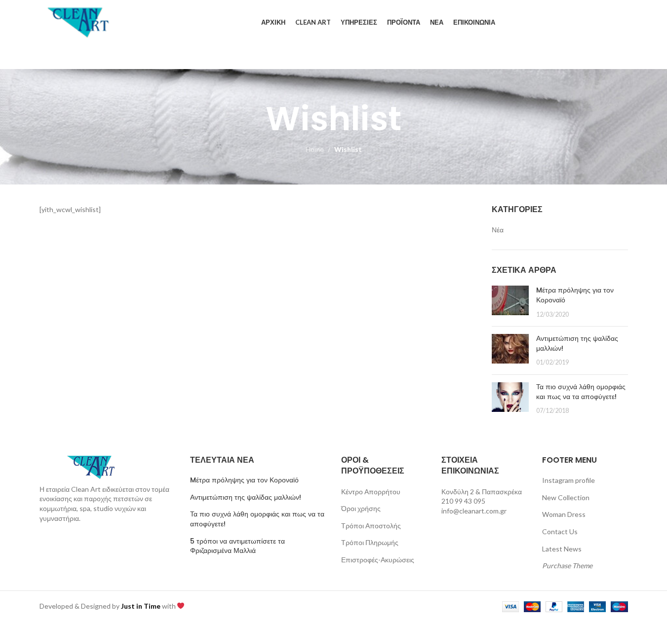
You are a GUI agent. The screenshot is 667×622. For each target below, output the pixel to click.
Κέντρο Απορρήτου (370, 491)
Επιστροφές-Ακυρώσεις (377, 559)
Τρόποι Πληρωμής (369, 542)
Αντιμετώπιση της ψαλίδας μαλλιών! (577, 343)
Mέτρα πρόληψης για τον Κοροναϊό (575, 295)
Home (315, 149)
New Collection (565, 497)
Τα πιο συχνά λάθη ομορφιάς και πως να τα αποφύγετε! (581, 392)
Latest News (562, 549)
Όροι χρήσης (361, 508)
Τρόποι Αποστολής (371, 525)
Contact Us (560, 531)
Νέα (498, 229)
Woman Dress (564, 514)
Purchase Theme (567, 565)
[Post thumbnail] (510, 302)
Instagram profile (568, 480)
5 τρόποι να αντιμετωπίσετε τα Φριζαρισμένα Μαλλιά (237, 546)
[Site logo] (78, 21)
